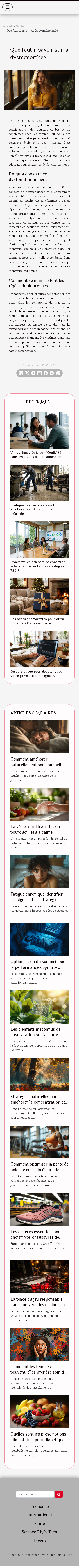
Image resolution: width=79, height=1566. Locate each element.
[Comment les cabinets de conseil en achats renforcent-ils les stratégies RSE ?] (39, 539)
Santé (20, 26)
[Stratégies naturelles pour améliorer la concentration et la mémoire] (39, 1074)
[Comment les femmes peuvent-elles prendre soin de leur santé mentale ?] (39, 1344)
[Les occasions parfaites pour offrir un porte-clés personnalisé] (39, 596)
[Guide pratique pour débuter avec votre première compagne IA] (39, 649)
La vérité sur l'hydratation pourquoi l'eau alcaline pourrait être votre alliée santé (39, 832)
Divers (39, 1540)
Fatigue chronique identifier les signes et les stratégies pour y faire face (36, 900)
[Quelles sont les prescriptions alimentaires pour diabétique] (39, 1411)
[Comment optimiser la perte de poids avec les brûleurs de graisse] (39, 1141)
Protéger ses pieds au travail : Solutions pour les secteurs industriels (33, 509)
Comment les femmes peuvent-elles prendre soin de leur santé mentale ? (38, 1372)
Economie (39, 1506)
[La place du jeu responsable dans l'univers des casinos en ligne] (39, 1276)
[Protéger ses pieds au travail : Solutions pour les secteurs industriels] (39, 483)
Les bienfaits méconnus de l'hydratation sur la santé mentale (35, 1035)
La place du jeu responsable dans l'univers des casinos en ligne (37, 1305)
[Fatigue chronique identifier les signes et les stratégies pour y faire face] (39, 871)
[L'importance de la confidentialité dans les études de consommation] (39, 430)
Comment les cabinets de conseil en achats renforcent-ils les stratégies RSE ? (38, 566)
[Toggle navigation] (7, 7)
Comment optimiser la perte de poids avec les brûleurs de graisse (39, 1170)
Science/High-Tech (39, 1531)
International (39, 1514)
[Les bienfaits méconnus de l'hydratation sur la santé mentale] (39, 1006)
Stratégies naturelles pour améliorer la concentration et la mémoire (37, 1102)
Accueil (7, 26)
